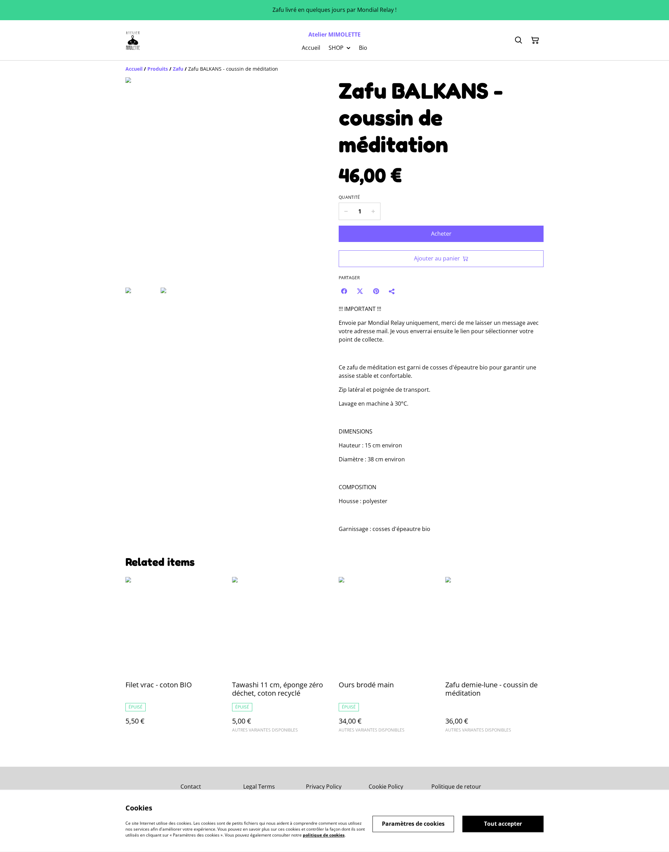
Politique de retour (456, 786)
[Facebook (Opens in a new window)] (344, 291)
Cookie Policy (386, 786)
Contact (190, 786)
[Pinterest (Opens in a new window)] (376, 291)
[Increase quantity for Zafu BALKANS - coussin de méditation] (373, 211)
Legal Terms (259, 786)
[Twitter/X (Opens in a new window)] (360, 291)
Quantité (349, 197)
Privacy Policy (323, 786)
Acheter (441, 233)
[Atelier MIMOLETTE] (132, 40)
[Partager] (392, 291)
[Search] (518, 40)
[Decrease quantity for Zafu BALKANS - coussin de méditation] (346, 211)
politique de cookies (324, 835)
